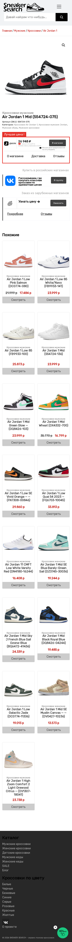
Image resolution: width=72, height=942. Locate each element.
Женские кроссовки (16, 848)
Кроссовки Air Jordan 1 (26, 125)
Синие (6, 897)
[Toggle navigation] (59, 6)
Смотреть (18, 300)
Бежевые (8, 893)
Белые (6, 884)
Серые (6, 901)
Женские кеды (12, 861)
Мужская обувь (10, 128)
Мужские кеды (12, 857)
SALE (5, 866)
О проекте (9, 926)
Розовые (8, 906)
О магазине (15, 156)
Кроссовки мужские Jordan (53, 125)
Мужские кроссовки (29, 128)
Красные (8, 910)
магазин (57, 143)
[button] (63, 45)
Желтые (8, 915)
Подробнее (15, 214)
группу (58, 180)
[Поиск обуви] (62, 17)
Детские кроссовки (16, 852)
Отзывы (58, 156)
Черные (7, 888)
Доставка (38, 156)
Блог (5, 870)
